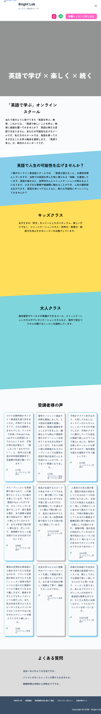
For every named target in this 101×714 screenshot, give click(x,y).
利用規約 (28, 701)
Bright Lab (27, 4)
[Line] (60, 16)
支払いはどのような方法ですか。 (40, 671)
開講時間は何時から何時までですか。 (42, 683)
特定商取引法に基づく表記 (44, 701)
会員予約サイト (81, 701)
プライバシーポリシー (65, 701)
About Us (18, 701)
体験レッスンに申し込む (81, 16)
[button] (50, 671)
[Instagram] (54, 16)
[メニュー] (96, 6)
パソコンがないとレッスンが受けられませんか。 (47, 677)
